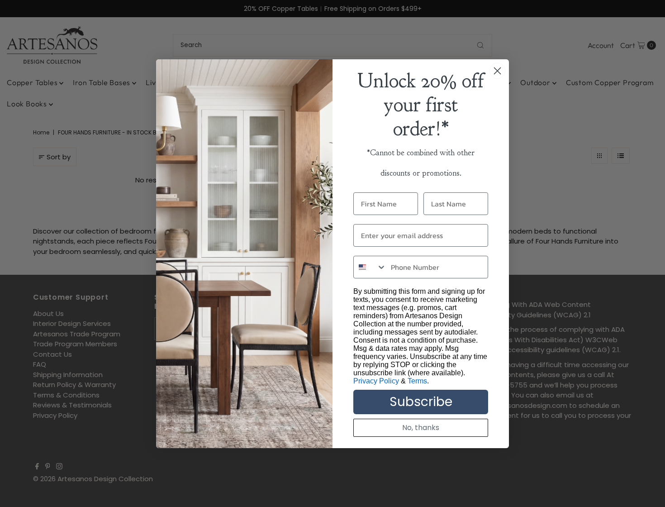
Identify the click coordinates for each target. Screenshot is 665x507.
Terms (417, 381)
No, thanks (420, 427)
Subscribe (421, 402)
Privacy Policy (376, 381)
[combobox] (370, 267)
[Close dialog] (497, 71)
